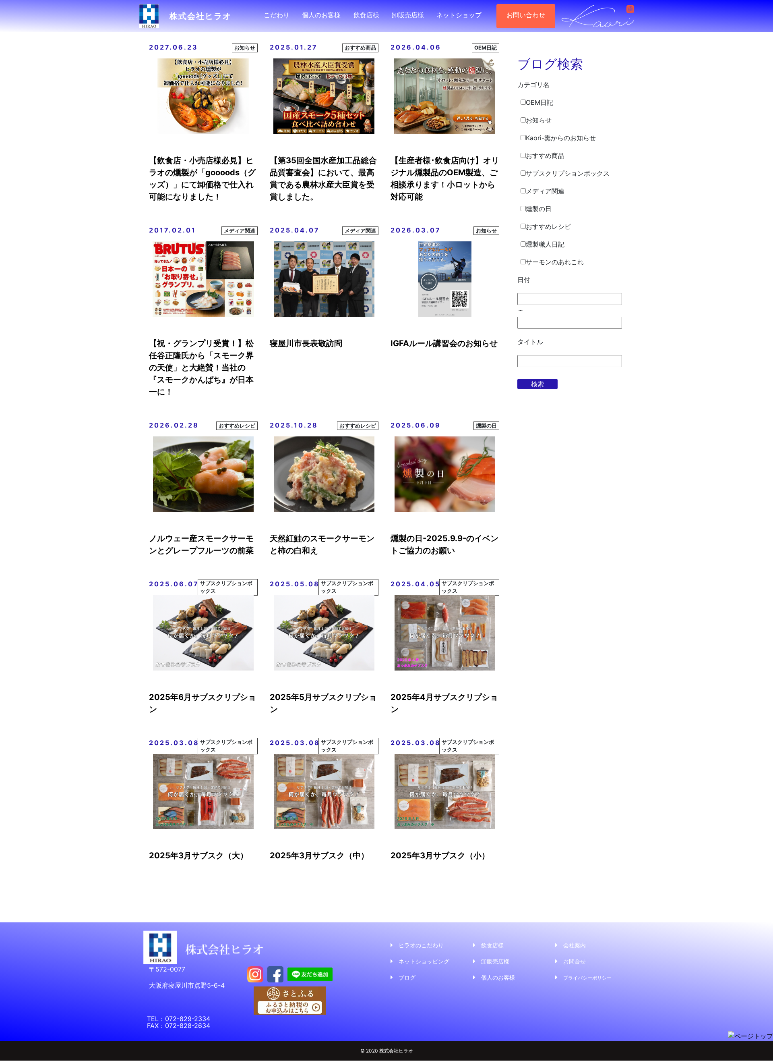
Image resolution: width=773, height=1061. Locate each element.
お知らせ (539, 120)
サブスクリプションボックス (568, 173)
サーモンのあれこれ (555, 262)
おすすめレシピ (548, 226)
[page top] (750, 1035)
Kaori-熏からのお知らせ (561, 138)
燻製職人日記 (545, 244)
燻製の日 (539, 209)
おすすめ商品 (545, 156)
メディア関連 (545, 191)
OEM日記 (539, 102)
